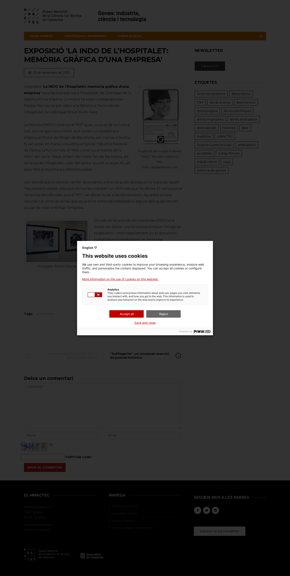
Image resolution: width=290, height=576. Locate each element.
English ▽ (89, 247)
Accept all (127, 314)
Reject (163, 314)
